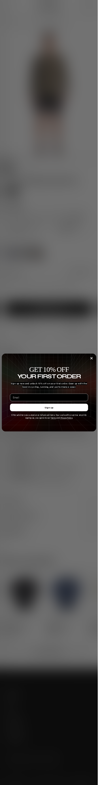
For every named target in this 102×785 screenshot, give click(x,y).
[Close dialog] (91, 358)
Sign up (48, 407)
